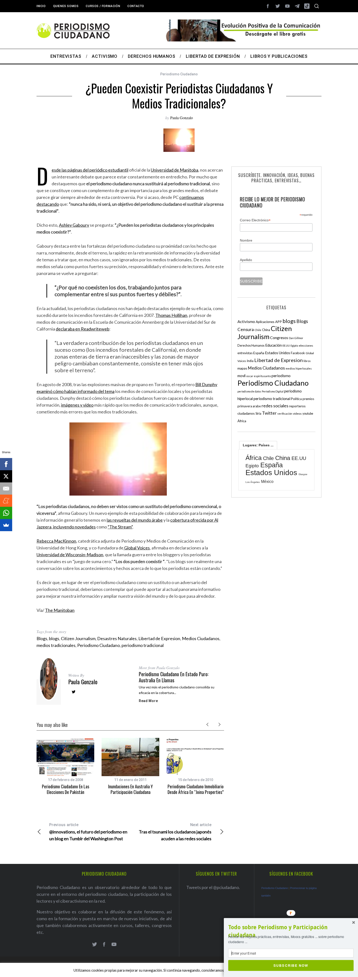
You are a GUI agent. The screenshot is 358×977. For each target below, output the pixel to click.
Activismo (246, 321)
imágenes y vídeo (77, 405)
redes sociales (275, 405)
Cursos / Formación (103, 6)
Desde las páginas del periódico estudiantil (90, 170)
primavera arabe (249, 406)
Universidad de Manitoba (174, 170)
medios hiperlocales (299, 368)
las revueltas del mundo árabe (135, 520)
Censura (245, 329)
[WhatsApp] (6, 513)
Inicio (41, 6)
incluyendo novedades (74, 526)
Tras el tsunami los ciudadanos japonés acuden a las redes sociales (175, 831)
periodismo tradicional (143, 645)
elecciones (306, 345)
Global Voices (136, 547)
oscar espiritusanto (258, 376)
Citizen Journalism (78, 638)
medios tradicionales (56, 645)
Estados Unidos (277, 353)
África (241, 421)
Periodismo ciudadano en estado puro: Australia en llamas (173, 677)
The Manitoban (60, 610)
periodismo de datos (249, 391)
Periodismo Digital (272, 391)
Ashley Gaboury (74, 225)
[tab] (258, 445)
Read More (148, 701)
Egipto (294, 345)
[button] (291, 931)
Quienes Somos (66, 6)
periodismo (281, 375)
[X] (6, 476)
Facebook (298, 353)
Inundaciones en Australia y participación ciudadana (130, 789)
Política (296, 399)
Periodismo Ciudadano (179, 74)
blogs (54, 638)
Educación (273, 345)
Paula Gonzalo (181, 117)
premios (308, 399)
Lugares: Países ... (258, 445)
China (266, 330)
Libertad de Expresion (159, 638)
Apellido (246, 260)
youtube (307, 413)
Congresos (279, 337)
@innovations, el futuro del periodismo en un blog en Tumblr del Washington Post (88, 831)
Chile (257, 330)
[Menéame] (6, 501)
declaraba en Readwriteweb (82, 329)
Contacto (135, 6)
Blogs (42, 638)
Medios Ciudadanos (200, 638)
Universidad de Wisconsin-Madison (70, 554)
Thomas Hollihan (171, 315)
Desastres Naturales (117, 638)
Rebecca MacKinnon (56, 541)
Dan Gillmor (296, 338)
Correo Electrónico (255, 220)
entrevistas (245, 353)
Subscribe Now (290, 965)
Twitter (269, 413)
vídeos (297, 413)
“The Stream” (120, 526)
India (250, 361)
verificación (284, 413)
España (258, 353)
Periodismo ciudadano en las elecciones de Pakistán (65, 789)
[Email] (6, 488)
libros (307, 361)
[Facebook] (6, 464)
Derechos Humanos (250, 345)
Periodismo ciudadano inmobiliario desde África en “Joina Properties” (196, 789)
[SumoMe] (6, 525)
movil (241, 376)
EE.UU (286, 345)
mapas (242, 368)
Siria (258, 413)
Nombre (246, 240)
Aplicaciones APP (269, 322)
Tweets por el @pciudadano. (213, 887)
